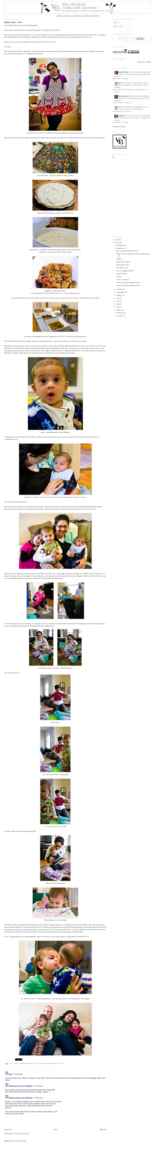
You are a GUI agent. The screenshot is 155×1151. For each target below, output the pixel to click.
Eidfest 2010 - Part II (123, 262)
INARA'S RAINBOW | (92, 16)
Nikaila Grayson (122, 96)
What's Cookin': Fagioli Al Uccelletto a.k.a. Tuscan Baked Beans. (129, 89)
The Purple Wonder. (118, 102)
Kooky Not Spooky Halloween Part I (128, 285)
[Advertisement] (122, 197)
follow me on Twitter (144, 62)
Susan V (120, 83)
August (119, 295)
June (118, 301)
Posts (117, 22)
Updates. (119, 259)
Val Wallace (121, 116)
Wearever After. (117, 78)
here (44, 293)
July (118, 298)
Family (16, 1063)
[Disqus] (55, 1098)
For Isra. (119, 277)
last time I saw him (77, 348)
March (119, 310)
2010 (117, 243)
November (120, 248)
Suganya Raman (122, 72)
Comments (119, 26)
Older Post (103, 1129)
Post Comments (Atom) (21, 1134)
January (119, 316)
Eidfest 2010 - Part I (13, 22)
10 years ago (125, 78)
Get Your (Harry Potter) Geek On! (127, 251)
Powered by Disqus (119, 126)
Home (56, 1129)
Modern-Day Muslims (27, 1063)
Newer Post (8, 1129)
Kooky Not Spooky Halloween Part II (128, 282)
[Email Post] (6, 1063)
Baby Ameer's (8, 348)
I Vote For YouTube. (122, 279)
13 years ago (127, 102)
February (120, 313)
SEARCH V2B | (79, 16)
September (120, 292)
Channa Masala (34, 298)
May (118, 304)
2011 (117, 240)
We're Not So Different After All (51, 1063)
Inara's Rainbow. (121, 274)
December (120, 245)
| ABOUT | (59, 16)
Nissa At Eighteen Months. (125, 271)
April (118, 307)
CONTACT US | (68, 16)
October (119, 289)
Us (37, 1063)
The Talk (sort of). (122, 268)
